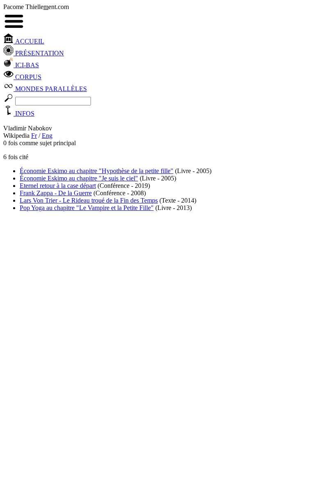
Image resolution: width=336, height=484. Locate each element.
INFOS (24, 113)
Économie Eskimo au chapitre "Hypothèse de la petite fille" (96, 170)
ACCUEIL (29, 41)
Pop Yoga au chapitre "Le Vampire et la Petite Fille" (87, 207)
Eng (47, 135)
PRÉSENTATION (39, 53)
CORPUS (27, 76)
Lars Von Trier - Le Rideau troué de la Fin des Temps (89, 200)
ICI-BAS (26, 65)
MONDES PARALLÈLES (50, 88)
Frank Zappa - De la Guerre (56, 192)
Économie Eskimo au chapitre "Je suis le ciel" (79, 178)
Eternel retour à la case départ (58, 185)
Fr (34, 135)
